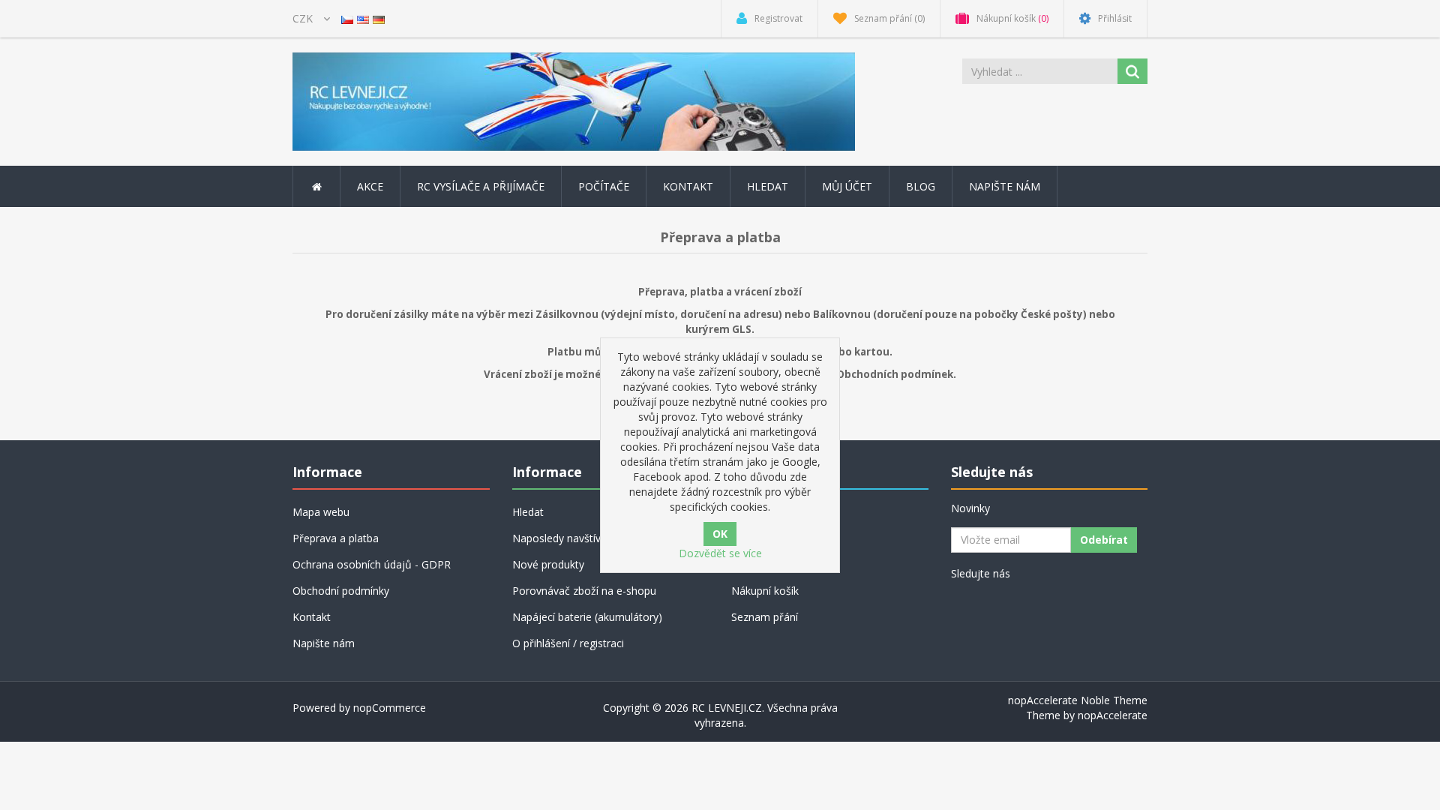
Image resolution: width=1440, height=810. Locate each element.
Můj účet (847, 186)
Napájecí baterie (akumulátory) (587, 617)
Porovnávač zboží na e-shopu (584, 591)
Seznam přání (764, 617)
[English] (363, 18)
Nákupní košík (765, 591)
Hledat (767, 186)
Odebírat (1104, 539)
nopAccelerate (1113, 715)
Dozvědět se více (720, 553)
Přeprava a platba (335, 538)
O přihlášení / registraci (568, 643)
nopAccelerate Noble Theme (1078, 700)
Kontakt (688, 186)
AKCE (370, 186)
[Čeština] (347, 18)
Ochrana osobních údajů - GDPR (371, 564)
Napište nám (1004, 186)
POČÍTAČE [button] (603, 186)
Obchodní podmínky (340, 591)
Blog (920, 186)
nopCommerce (389, 707)
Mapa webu (321, 512)
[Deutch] (379, 18)
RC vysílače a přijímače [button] (480, 186)
